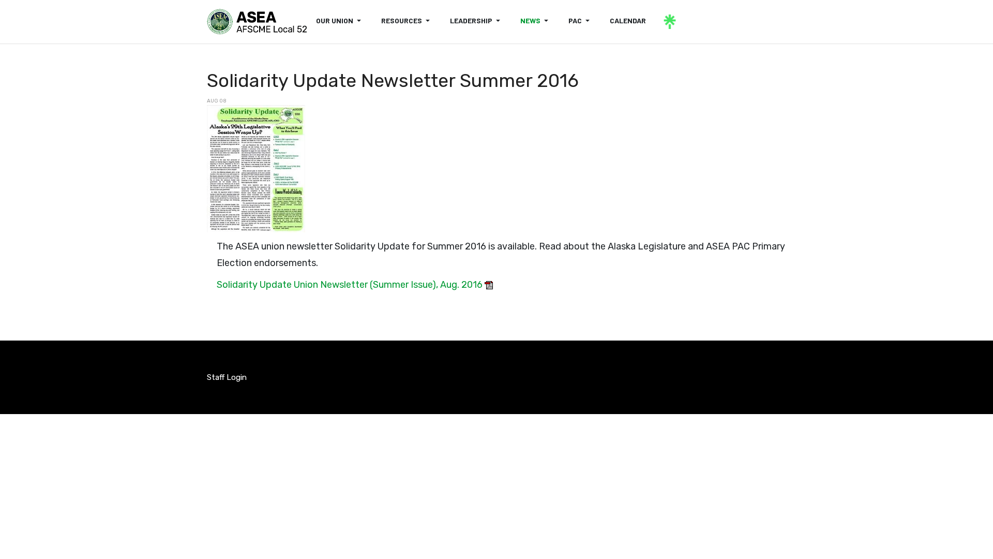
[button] (340, 20)
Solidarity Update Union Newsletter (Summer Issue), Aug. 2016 (350, 284)
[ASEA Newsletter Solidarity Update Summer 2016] (256, 168)
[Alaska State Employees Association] (257, 22)
